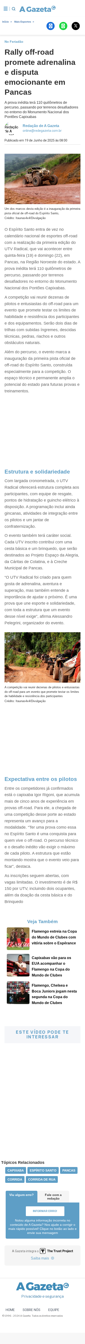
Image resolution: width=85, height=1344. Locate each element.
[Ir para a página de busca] (14, 9)
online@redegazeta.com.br (42, 130)
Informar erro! (45, 1211)
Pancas (68, 1170)
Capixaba (15, 1170)
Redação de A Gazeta (41, 126)
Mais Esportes (22, 21)
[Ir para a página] (36, 9)
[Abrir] (6, 9)
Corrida (14, 1179)
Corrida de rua (42, 1179)
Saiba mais (40, 1258)
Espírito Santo (43, 1170)
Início (5, 21)
